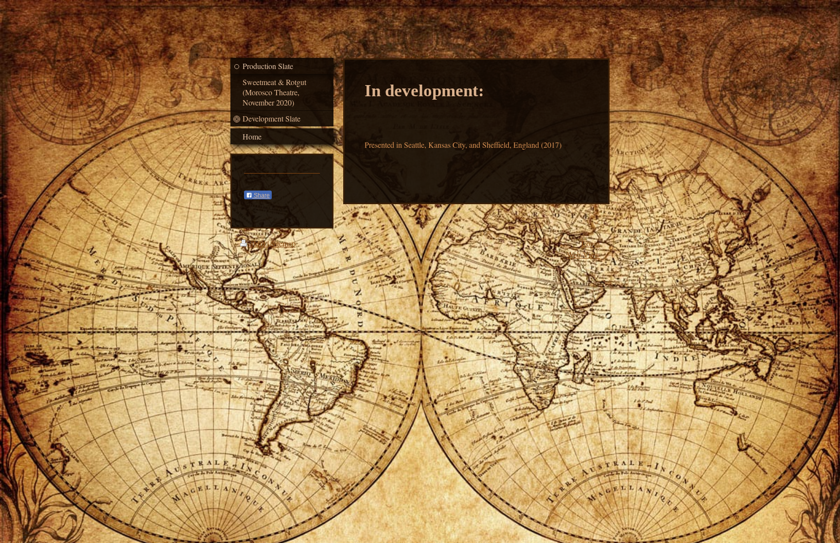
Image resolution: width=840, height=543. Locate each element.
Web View (583, 254)
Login (590, 243)
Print (258, 243)
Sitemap (283, 243)
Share (261, 195)
